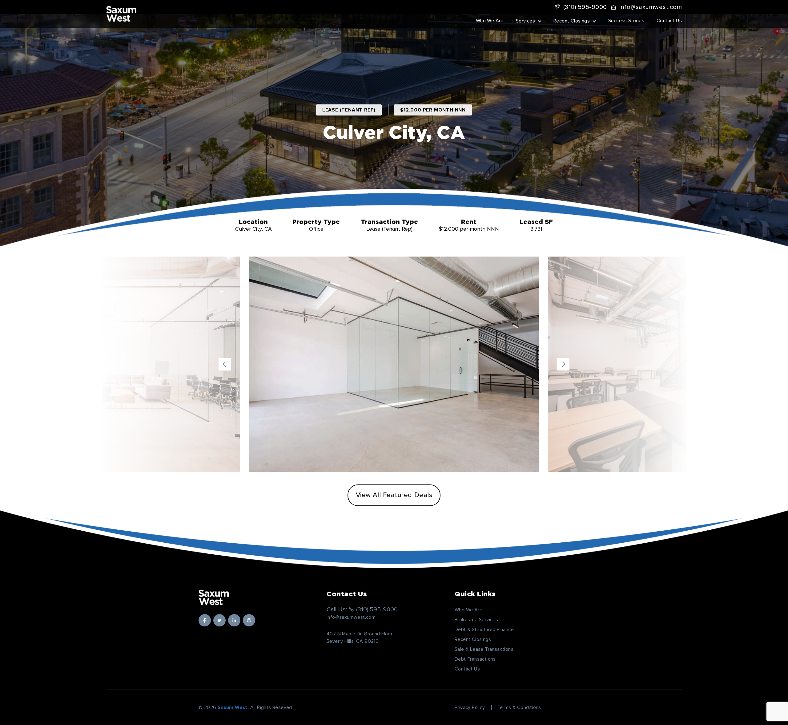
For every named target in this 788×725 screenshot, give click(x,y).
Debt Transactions (475, 659)
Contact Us (669, 20)
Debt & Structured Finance (484, 629)
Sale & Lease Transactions (484, 649)
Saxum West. (233, 707)
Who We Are (490, 20)
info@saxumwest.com (650, 7)
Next (563, 364)
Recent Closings (571, 20)
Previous (225, 364)
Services (525, 20)
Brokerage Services (476, 619)
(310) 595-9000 (585, 7)
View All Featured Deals (394, 495)
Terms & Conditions (519, 707)
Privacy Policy (470, 707)
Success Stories (626, 20)
